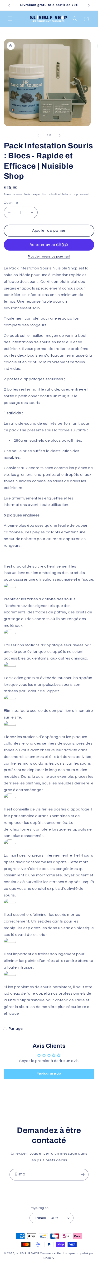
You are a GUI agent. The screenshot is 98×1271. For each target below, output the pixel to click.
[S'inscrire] (82, 1174)
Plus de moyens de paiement (49, 256)
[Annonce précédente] (9, 5)
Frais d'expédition (35, 194)
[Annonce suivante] (89, 5)
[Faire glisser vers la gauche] (38, 135)
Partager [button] (16, 1028)
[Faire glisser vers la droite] (59, 135)
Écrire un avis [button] (49, 1074)
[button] (10, 18)
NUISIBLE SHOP (27, 1253)
